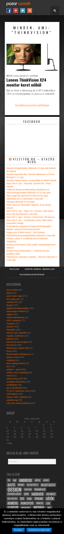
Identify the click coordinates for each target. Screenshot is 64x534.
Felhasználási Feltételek (32, 275)
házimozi (51, 494)
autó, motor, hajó (14, 296)
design (9, 305)
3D (9, 480)
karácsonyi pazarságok (17, 342)
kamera (13, 503)
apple (37, 480)
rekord (9, 375)
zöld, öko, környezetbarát (18, 403)
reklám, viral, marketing (17, 372)
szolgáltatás (12, 385)
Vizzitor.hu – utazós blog (34, 160)
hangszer (10, 323)
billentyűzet (32, 484)
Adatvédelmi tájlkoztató (39, 530)
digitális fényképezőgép (17, 308)
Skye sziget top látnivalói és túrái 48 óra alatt (27, 196)
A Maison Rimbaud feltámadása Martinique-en (27, 189)
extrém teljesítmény (15, 317)
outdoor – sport (13, 369)
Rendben (18, 530)
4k (14, 480)
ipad (29, 498)
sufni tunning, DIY (14, 379)
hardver (10, 327)
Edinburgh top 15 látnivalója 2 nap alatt (24, 199)
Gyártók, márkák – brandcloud (40, 269)
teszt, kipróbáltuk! (14, 388)
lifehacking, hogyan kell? (18, 348)
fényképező (40, 489)
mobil (39, 508)
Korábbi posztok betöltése (32, 105)
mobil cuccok (12, 357)
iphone (39, 498)
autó (11, 485)
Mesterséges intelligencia (18, 354)
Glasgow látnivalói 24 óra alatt (20, 202)
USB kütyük (11, 394)
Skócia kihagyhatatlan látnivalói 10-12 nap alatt (28, 192)
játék (50, 498)
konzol (40, 503)
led (48, 503)
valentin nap (12, 400)
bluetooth (48, 485)
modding (10, 360)
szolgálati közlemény (16, 382)
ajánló (9, 293)
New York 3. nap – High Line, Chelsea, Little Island (29, 211)
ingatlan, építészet (14, 336)
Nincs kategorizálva (15, 363)
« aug (9, 443)
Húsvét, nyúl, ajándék (16, 333)
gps (26, 494)
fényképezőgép (14, 494)
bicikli (21, 484)
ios (22, 498)
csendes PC (12, 302)
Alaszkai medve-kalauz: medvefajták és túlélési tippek (31, 180)
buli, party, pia (12, 299)
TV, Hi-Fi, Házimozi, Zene (18, 391)
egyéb (9, 314)
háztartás (10, 330)
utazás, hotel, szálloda (16, 397)
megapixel (26, 507)
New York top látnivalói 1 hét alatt (21, 214)
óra (8, 366)
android (25, 480)
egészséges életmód (16, 311)
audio (46, 480)
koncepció (11, 345)
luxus (8, 351)
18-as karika (12, 290)
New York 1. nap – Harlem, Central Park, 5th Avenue (30, 217)
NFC (49, 508)
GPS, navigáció (13, 320)
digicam (28, 489)
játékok (9, 339)
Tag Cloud (14, 269)
